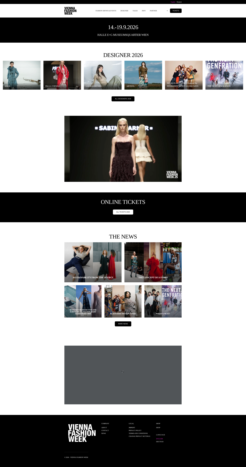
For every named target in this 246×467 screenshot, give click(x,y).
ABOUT (104, 427)
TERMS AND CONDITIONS (138, 433)
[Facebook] (65, 2)
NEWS (103, 433)
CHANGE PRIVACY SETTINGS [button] (139, 436)
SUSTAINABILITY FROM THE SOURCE (93, 277)
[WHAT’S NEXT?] (163, 301)
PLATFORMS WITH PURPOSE (123, 314)
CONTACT (105, 430)
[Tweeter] (68, 2)
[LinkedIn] (77, 2)
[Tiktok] (83, 2)
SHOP (158, 427)
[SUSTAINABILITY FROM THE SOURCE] (93, 262)
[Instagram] (74, 2)
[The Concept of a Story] (153, 262)
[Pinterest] (80, 2)
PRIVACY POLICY (135, 430)
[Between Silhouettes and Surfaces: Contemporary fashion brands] (83, 301)
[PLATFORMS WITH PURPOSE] (123, 301)
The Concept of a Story (153, 277)
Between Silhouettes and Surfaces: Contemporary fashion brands (83, 312)
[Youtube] (71, 2)
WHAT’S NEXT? (163, 314)
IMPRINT (132, 427)
